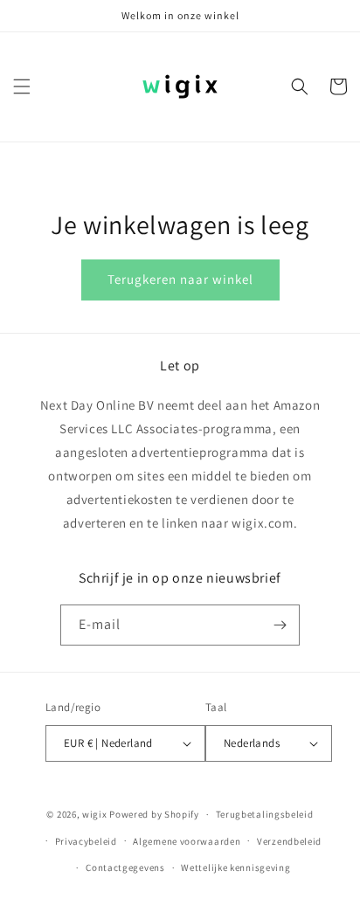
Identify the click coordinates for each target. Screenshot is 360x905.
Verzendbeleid (289, 841)
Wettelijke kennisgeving (235, 867)
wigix (94, 814)
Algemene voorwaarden (186, 841)
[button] (22, 86)
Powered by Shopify (154, 814)
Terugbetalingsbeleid (265, 814)
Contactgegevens (125, 867)
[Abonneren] (279, 625)
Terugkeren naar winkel (180, 279)
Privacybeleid (86, 841)
